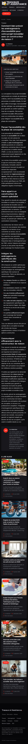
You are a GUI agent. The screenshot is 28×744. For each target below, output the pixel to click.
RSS (13, 723)
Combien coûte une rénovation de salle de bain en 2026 (14, 561)
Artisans (13, 10)
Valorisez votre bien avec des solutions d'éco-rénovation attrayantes (12, 642)
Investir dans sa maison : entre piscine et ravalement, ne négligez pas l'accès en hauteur (11, 481)
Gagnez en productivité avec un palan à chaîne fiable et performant (11, 522)
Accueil (4, 7)
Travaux (12, 7)
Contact (6, 13)
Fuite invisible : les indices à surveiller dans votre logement (13, 680)
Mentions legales (6, 723)
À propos (21, 10)
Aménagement (21, 7)
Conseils (5, 10)
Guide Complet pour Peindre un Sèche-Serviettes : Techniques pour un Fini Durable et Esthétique (13, 601)
